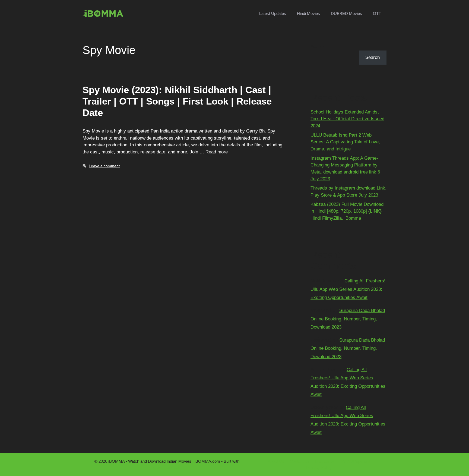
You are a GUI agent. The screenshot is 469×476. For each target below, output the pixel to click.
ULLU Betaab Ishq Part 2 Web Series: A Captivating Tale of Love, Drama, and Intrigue (345, 142)
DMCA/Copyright (355, 461)
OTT (377, 13)
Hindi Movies (308, 13)
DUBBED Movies (346, 13)
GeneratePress (166, 467)
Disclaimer (324, 461)
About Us (276, 461)
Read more (216, 152)
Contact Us (300, 461)
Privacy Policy (319, 467)
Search (317, 46)
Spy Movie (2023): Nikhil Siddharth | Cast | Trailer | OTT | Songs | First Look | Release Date (177, 101)
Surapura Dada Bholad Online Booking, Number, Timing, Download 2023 (347, 319)
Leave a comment (104, 166)
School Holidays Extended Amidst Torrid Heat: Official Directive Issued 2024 (347, 118)
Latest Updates (272, 13)
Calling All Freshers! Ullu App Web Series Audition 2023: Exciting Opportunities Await (347, 289)
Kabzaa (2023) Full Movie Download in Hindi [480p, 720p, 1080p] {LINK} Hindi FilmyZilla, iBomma (347, 211)
